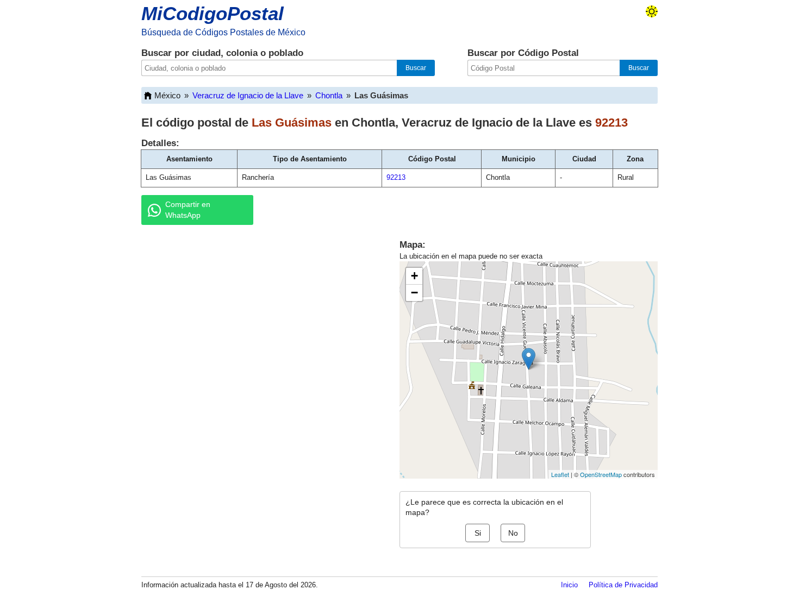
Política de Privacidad (623, 585)
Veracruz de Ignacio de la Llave (247, 95)
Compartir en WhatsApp (187, 209)
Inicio (569, 585)
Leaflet (560, 474)
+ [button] (414, 276)
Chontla (328, 95)
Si (478, 533)
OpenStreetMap (601, 474)
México (167, 95)
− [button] (414, 292)
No (513, 533)
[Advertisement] (258, 317)
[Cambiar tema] (652, 11)
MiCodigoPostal (212, 13)
